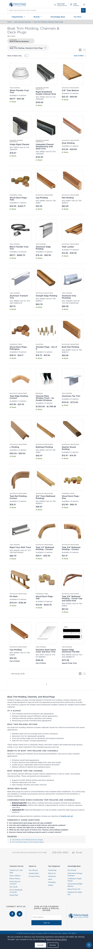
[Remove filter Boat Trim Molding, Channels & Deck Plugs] (45, 47)
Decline (52, 945)
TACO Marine (15, 88)
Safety (50, 885)
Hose (50, 879)
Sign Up (47, 923)
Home (9, 22)
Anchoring (52, 870)
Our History (33, 870)
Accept (40, 945)
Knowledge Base (58, 17)
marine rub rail (67, 816)
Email (79, 852)
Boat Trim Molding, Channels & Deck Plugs (48, 22)
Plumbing (51, 882)
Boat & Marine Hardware (22, 22)
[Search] (83, 10)
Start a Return (15, 876)
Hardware (52, 876)
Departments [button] (17, 17)
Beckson (39, 393)
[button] (7, 684)
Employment (34, 873)
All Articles (72, 870)
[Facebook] (12, 912)
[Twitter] (19, 912)
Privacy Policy (34, 876)
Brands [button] (37, 17)
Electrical (52, 873)
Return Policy (15, 878)
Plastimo (39, 344)
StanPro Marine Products (42, 88)
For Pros (77, 17)
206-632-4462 (60, 852)
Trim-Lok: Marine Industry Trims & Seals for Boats (28, 842)
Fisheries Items (16, 195)
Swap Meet (14, 895)
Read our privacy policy (56, 939)
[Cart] (83, 4)
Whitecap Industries (70, 88)
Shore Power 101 (74, 889)
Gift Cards (13, 887)
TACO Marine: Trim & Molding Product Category (27, 839)
